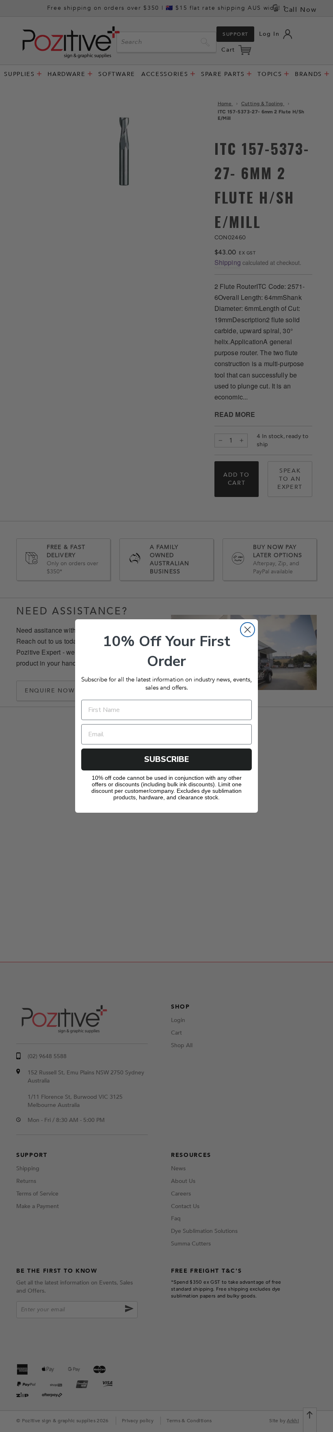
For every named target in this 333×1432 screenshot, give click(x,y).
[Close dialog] (247, 630)
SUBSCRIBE (166, 759)
